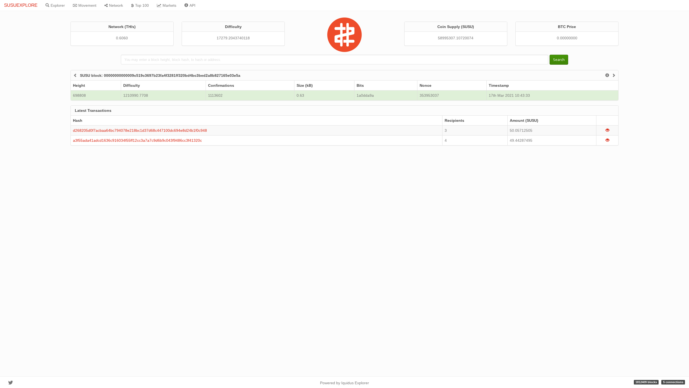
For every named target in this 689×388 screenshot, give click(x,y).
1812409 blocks (646, 382)
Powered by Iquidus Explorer (344, 383)
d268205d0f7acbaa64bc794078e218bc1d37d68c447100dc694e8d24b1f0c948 (140, 130)
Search (559, 59)
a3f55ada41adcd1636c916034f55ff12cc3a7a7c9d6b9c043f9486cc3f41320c (137, 140)
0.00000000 (567, 38)
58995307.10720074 (455, 38)
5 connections (673, 382)
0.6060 (122, 38)
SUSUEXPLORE (20, 5)
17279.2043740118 (233, 38)
